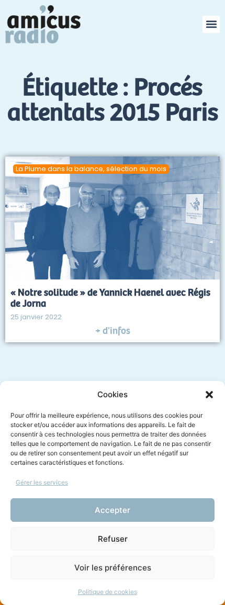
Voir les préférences (112, 568)
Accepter (112, 510)
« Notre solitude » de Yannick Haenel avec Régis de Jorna (110, 298)
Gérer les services (42, 482)
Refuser (113, 539)
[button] (209, 394)
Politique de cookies (107, 592)
